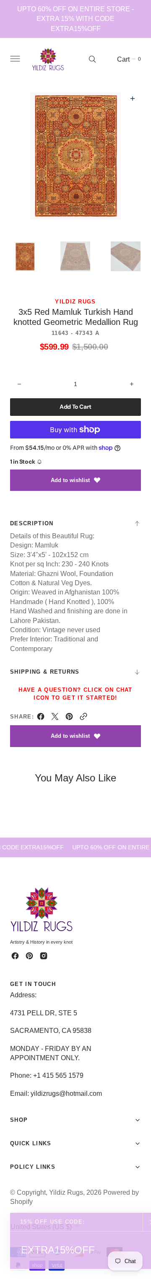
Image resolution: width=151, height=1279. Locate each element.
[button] (14, 59)
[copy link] (83, 718)
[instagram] (44, 956)
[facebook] (40, 718)
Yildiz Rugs (66, 1192)
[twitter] (55, 718)
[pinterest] (69, 718)
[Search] (92, 59)
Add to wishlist (70, 480)
